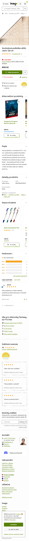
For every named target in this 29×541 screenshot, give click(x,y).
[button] (14, 96)
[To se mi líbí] (25, 299)
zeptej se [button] (24, 77)
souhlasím (13, 524)
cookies (18, 514)
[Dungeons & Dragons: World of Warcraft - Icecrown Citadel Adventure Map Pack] (11, 119)
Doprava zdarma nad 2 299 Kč (13, 323)
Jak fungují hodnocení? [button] (20, 276)
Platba (10, 465)
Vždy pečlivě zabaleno (11, 334)
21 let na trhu (8, 328)
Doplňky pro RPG (14, 13)
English (6, 478)
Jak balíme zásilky (7, 467)
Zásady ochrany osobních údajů (13, 534)
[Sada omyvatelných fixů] (11, 227)
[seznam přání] (25, 72)
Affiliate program (7, 497)
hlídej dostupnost (13, 72)
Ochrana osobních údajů (9, 489)
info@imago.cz (8, 442)
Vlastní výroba (8, 331)
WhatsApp (7, 446)
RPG (6, 13)
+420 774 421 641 (9, 438)
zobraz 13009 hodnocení (9, 349)
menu (6, 4)
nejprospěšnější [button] (7, 280)
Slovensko (7, 476)
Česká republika (9, 474)
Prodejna (4, 508)
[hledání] (25, 9)
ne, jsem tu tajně (14, 529)
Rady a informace (7, 491)
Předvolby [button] (12, 520)
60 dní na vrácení (9, 326)
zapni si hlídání (6, 61)
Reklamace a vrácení (8, 469)
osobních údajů (23, 427)
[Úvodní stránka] (3, 13)
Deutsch (6, 480)
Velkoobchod (6, 493)
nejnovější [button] (17, 280)
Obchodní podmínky (8, 487)
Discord (6, 444)
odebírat (21, 422)
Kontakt (4, 506)
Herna (4, 510)
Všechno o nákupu (7, 463)
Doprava (4, 465)
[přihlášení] (20, 4)
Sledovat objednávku (8, 471)
